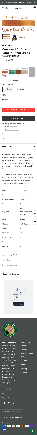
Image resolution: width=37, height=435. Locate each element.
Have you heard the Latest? (27, 355)
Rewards (24, 349)
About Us (24, 360)
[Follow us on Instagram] (9, 403)
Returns (23, 345)
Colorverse (7, 45)
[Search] (7, 8)
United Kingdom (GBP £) (12, 411)
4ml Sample (21, 89)
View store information (12, 130)
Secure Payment (11, 265)
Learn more (28, 2)
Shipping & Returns (13, 255)
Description (7, 146)
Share (4, 138)
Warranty (9, 260)
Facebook (5, 398)
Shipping (24, 368)
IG (3, 393)
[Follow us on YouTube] (13, 403)
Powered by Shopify (16, 417)
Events (23, 364)
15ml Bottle (8, 89)
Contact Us (24, 372)
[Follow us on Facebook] (4, 403)
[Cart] (34, 8)
